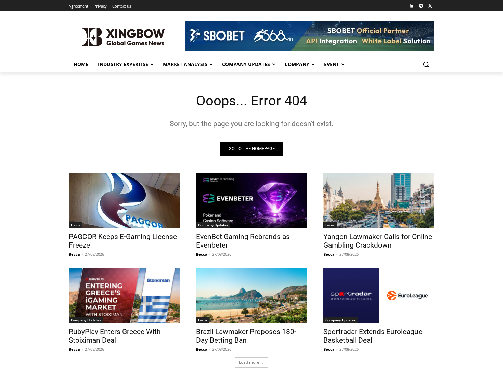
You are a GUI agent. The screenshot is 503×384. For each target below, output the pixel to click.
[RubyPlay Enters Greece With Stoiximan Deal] (124, 295)
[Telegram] (421, 6)
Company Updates (213, 225)
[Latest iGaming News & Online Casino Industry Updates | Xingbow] (123, 37)
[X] (430, 6)
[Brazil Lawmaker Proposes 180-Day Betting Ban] (251, 295)
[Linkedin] (411, 6)
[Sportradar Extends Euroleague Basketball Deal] (378, 295)
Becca (74, 254)
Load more (249, 362)
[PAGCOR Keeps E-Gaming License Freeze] (124, 200)
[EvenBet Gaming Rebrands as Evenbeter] (251, 200)
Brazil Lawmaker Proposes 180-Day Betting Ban (246, 336)
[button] (426, 64)
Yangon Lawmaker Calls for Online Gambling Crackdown (377, 241)
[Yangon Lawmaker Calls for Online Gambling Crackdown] (378, 200)
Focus (75, 225)
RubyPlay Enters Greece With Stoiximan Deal (115, 336)
